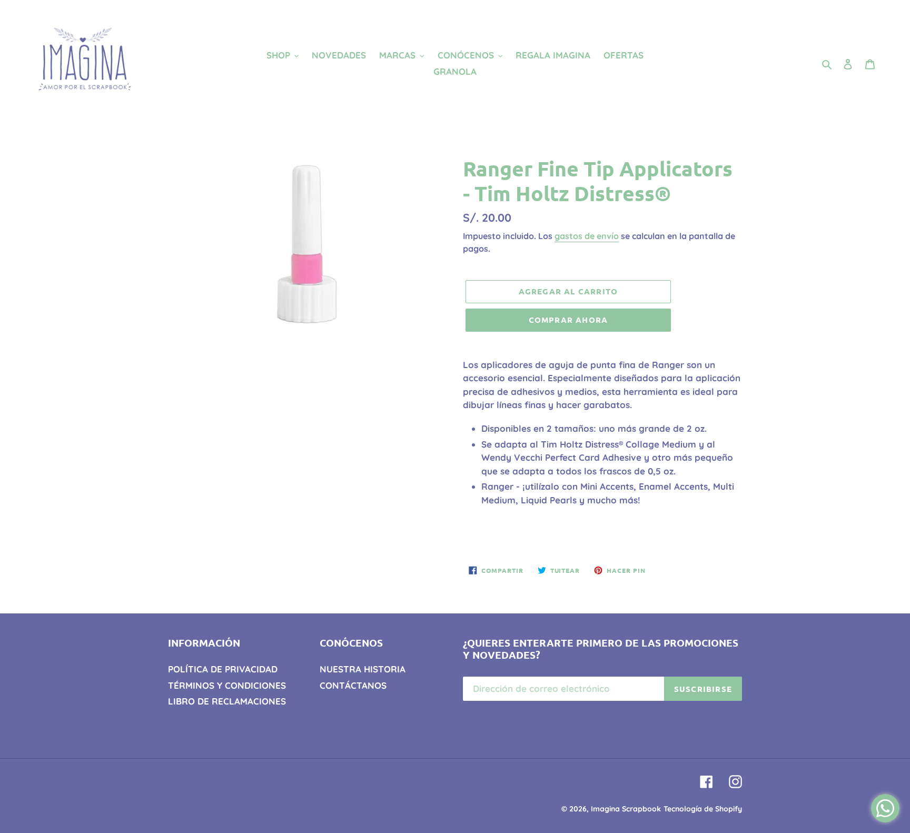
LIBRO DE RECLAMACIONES (227, 701)
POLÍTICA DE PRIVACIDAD (223, 669)
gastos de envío (587, 236)
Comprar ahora (568, 319)
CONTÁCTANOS (353, 685)
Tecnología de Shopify (703, 809)
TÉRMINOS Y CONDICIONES (227, 685)
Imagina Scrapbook (626, 809)
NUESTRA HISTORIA (362, 669)
